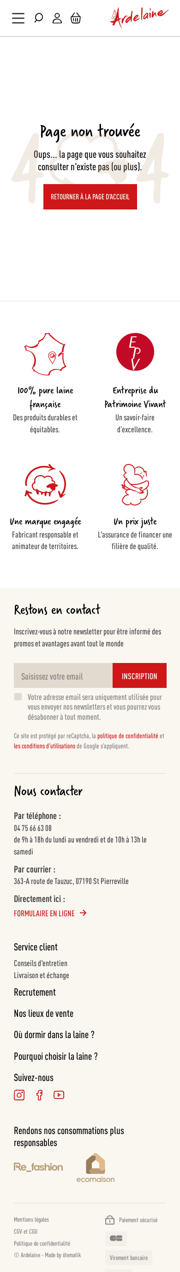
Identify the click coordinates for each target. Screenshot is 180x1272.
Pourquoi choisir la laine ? (56, 1056)
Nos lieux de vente (43, 1013)
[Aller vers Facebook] (39, 1095)
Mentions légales (31, 1219)
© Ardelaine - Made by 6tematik (47, 1254)
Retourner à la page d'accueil (90, 196)
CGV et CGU (25, 1231)
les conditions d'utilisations (44, 745)
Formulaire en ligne (44, 912)
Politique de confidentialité (42, 1243)
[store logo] (139, 18)
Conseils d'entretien (40, 962)
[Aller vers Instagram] (19, 1095)
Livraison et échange (41, 974)
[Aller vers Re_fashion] (38, 1169)
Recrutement (35, 991)
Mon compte (57, 18)
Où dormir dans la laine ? (54, 1034)
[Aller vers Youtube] (59, 1095)
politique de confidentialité (127, 735)
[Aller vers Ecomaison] (121, 1169)
